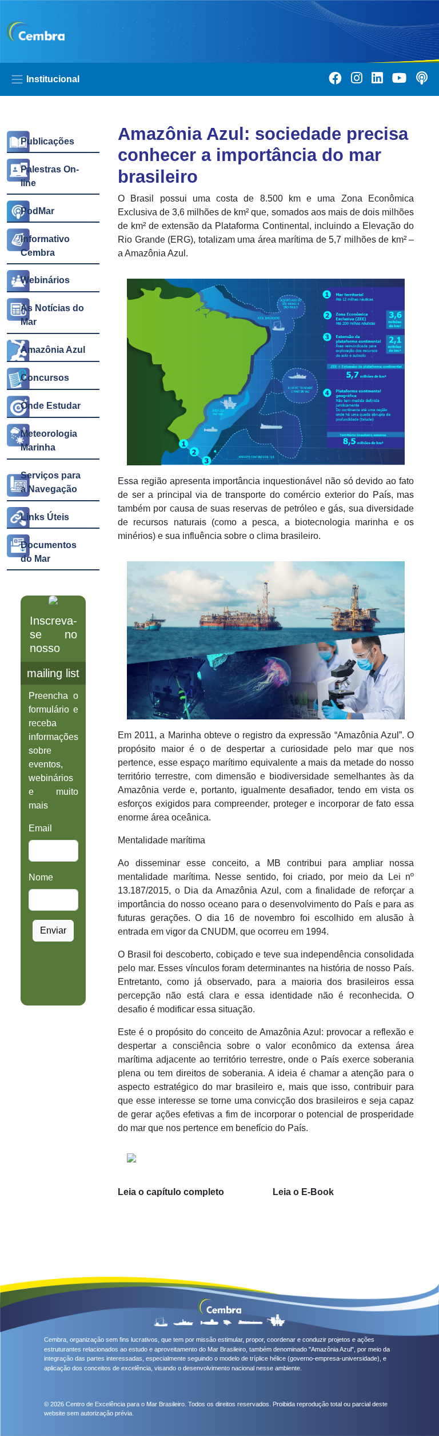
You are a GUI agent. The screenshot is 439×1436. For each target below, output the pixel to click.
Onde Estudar (51, 406)
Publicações (47, 141)
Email (40, 828)
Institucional (51, 79)
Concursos (45, 378)
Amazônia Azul (53, 350)
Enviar (53, 930)
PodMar (37, 211)
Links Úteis (45, 517)
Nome (41, 877)
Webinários (45, 280)
